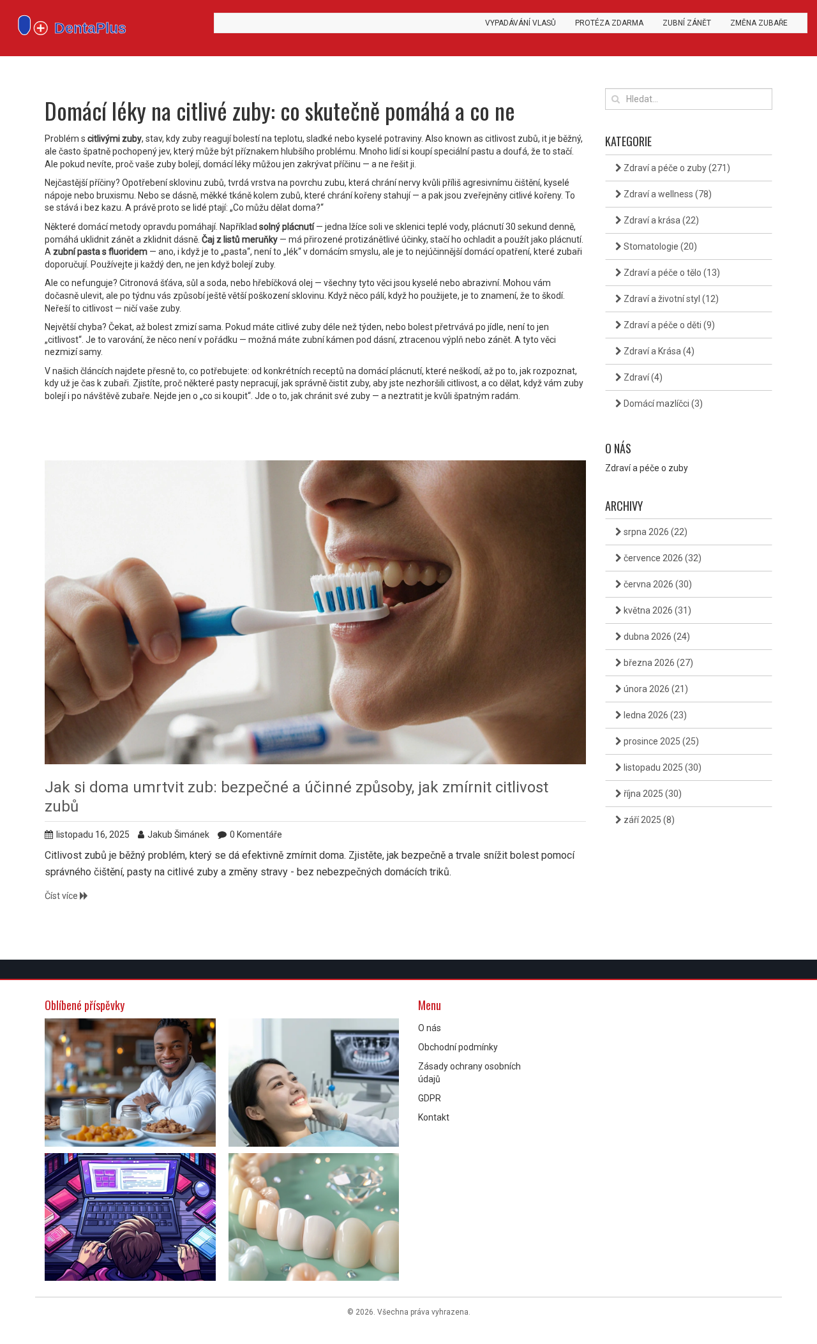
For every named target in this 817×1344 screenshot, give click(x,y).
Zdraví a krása (660, 220)
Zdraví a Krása (658, 351)
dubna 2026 (656, 636)
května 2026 (656, 610)
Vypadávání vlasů (520, 23)
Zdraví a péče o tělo (671, 273)
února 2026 (655, 689)
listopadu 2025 (661, 767)
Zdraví (642, 377)
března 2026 (657, 663)
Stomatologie (659, 246)
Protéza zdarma (609, 23)
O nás (429, 1028)
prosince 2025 (660, 741)
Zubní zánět (687, 23)
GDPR (429, 1098)
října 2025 (652, 794)
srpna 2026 (654, 532)
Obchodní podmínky (458, 1047)
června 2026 (657, 584)
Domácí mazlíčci (662, 403)
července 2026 (661, 558)
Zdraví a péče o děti (668, 325)
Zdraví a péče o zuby (676, 168)
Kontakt (433, 1117)
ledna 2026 (654, 715)
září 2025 (648, 820)
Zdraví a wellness (667, 194)
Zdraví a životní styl (670, 299)
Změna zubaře (759, 23)
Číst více (62, 896)
